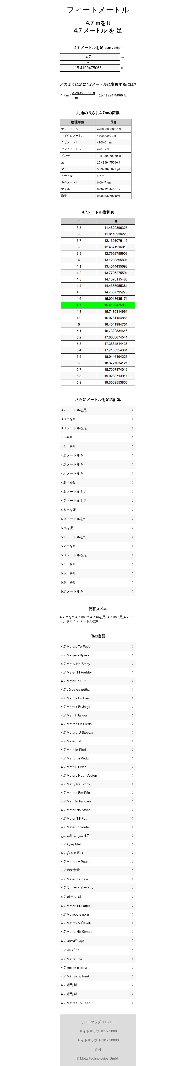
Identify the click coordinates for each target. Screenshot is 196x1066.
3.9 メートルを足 (74, 428)
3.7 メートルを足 (74, 410)
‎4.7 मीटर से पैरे (70, 870)
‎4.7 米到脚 (69, 985)
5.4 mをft (68, 564)
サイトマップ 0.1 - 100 (98, 1022)
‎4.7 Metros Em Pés (75, 793)
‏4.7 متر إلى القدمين (75, 836)
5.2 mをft (68, 546)
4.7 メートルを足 (74, 501)
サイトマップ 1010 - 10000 (98, 1040)
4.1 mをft (68, 446)
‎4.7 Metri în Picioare (76, 801)
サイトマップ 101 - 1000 (98, 1031)
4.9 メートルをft (73, 519)
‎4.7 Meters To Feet (75, 646)
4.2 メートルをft (73, 455)
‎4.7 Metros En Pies (75, 698)
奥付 (98, 1049)
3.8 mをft (68, 419)
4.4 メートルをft (73, 473)
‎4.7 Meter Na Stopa (76, 810)
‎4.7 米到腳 (69, 994)
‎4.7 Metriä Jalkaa (74, 715)
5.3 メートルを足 (74, 555)
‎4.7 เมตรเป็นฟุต (72, 941)
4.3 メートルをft (73, 464)
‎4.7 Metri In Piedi (74, 750)
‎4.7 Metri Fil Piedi (74, 767)
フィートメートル (98, 9)
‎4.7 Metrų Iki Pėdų (75, 758)
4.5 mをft (68, 482)
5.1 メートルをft (73, 537)
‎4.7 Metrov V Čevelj (76, 923)
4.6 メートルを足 (74, 491)
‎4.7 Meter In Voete (75, 827)
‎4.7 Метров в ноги (75, 914)
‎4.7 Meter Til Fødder (76, 672)
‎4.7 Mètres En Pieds (76, 724)
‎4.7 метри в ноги (74, 968)
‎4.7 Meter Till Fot (74, 818)
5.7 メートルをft (73, 591)
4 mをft (66, 437)
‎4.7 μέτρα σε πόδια (75, 689)
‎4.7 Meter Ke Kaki (74, 879)
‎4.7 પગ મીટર (70, 950)
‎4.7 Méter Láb (71, 741)
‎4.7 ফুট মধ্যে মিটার (72, 853)
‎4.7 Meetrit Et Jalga (75, 707)
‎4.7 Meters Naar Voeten (79, 775)
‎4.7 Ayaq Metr (71, 844)
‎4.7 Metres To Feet (75, 1003)
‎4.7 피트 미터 (71, 897)
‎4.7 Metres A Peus (74, 862)
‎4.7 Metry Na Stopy (75, 664)
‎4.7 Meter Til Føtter (75, 906)
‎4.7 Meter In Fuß (74, 681)
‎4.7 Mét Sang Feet (75, 976)
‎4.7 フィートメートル (77, 888)
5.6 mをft (68, 582)
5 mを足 (67, 528)
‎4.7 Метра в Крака (75, 655)
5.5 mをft (68, 573)
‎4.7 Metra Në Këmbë (77, 931)
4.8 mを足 (68, 510)
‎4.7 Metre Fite (71, 959)
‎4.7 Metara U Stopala (77, 732)
